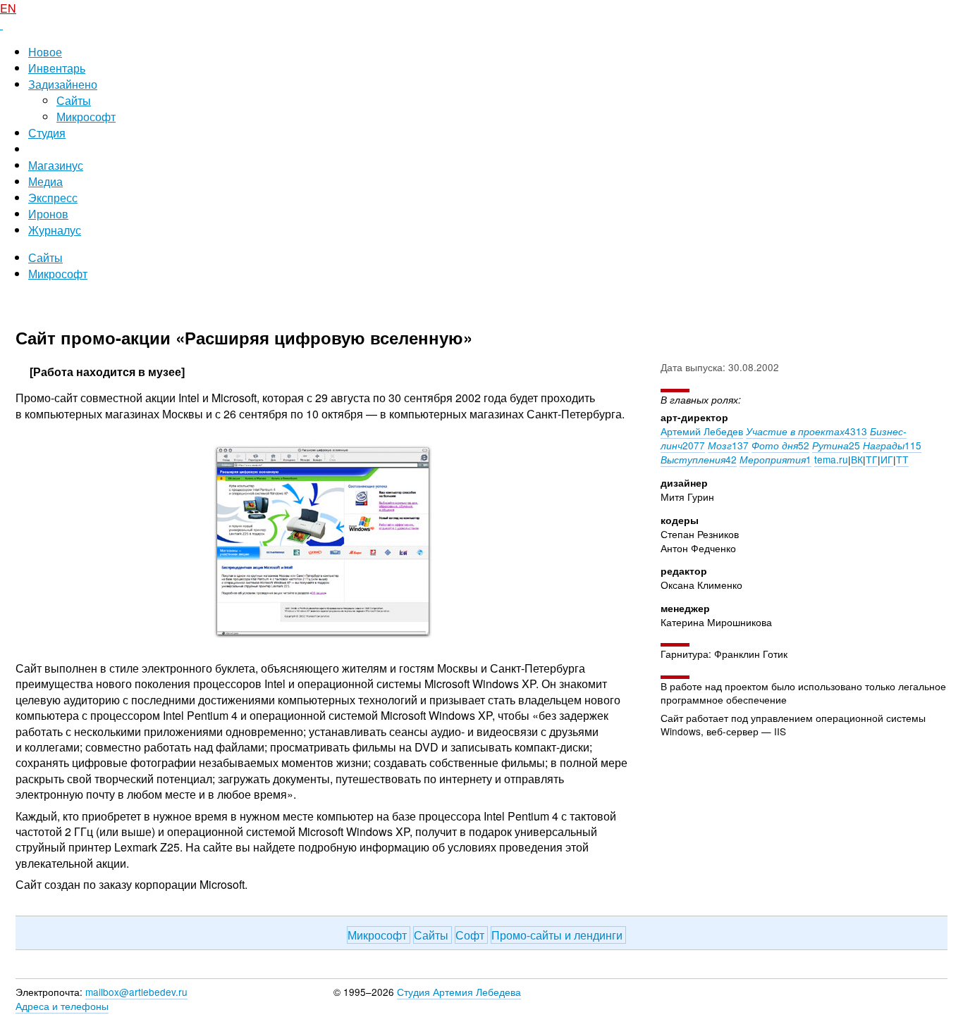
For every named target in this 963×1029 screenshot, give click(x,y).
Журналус (54, 230)
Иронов (48, 214)
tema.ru (831, 459)
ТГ (872, 459)
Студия (47, 133)
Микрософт (86, 116)
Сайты (73, 100)
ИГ (887, 459)
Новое (45, 52)
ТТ (902, 459)
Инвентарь (56, 68)
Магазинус (55, 165)
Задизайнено (62, 84)
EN (8, 8)
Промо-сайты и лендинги (558, 935)
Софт (471, 935)
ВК (857, 459)
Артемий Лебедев (702, 431)
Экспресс (53, 197)
